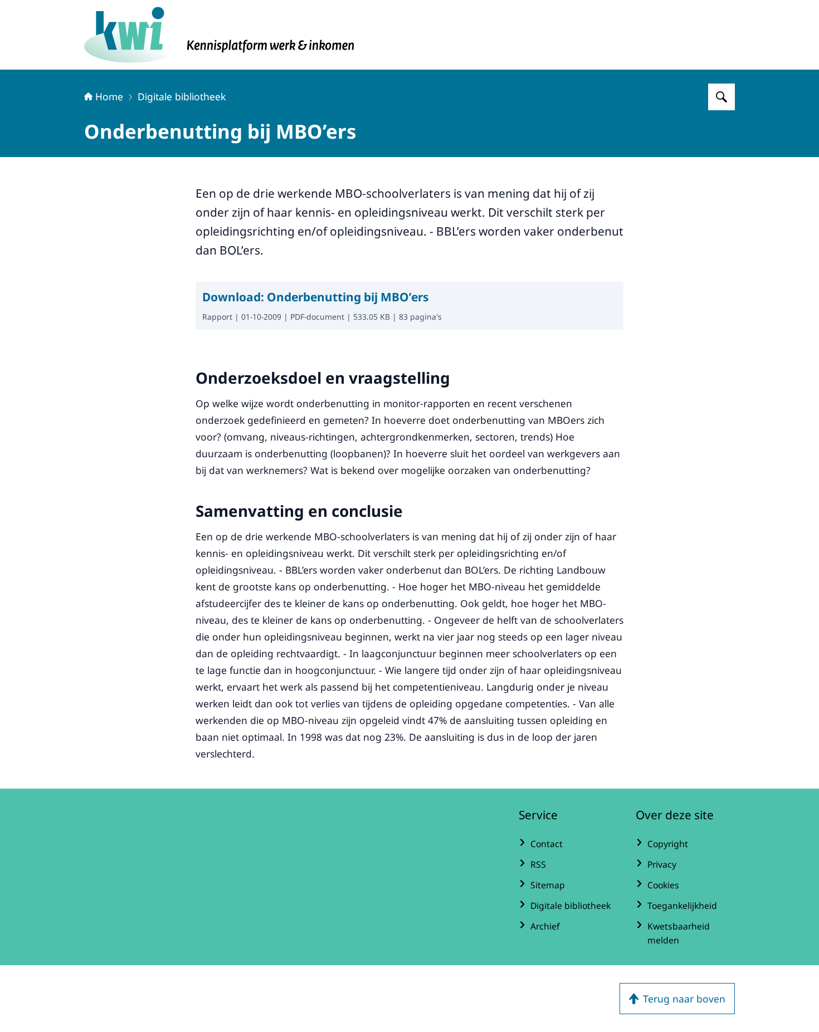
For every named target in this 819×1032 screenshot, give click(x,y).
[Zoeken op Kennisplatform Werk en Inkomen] (721, 97)
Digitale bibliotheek (182, 96)
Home (109, 96)
